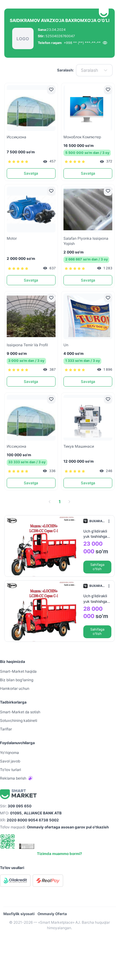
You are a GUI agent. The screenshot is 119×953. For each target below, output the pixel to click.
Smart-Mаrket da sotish (20, 712)
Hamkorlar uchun (14, 688)
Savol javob (10, 761)
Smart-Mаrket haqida (18, 671)
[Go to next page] (69, 502)
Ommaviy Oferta (52, 913)
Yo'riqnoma (9, 752)
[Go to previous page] (50, 502)
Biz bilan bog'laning (16, 680)
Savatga (31, 173)
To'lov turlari (10, 769)
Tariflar (6, 729)
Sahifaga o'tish (97, 567)
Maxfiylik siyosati (18, 913)
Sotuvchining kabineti (18, 720)
